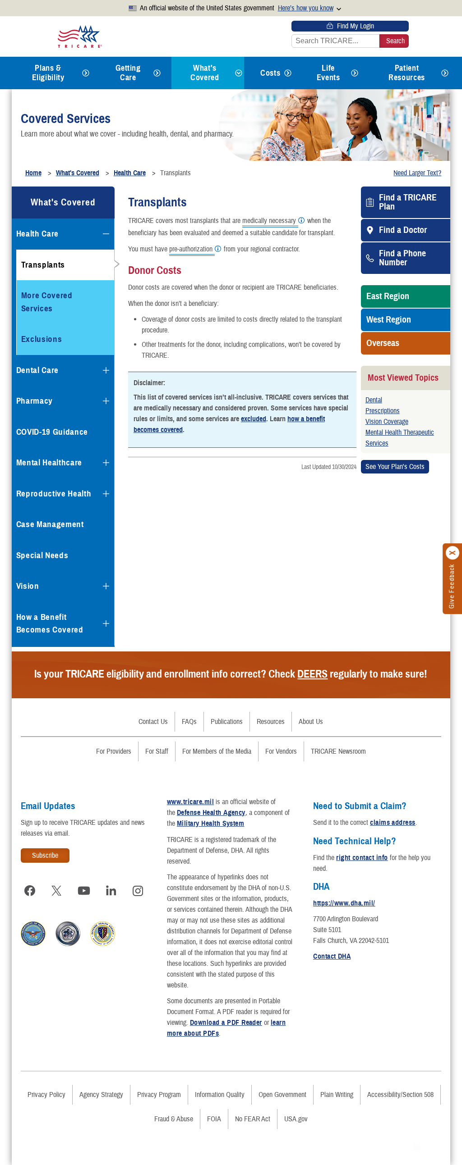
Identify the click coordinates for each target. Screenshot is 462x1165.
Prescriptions (382, 410)
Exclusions (41, 339)
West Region (388, 319)
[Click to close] (453, 553)
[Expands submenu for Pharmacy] (106, 400)
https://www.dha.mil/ (344, 903)
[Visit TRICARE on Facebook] (30, 891)
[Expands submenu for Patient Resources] (444, 73)
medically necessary (269, 221)
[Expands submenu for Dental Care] (106, 370)
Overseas (382, 343)
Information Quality (220, 1094)
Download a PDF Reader (226, 1022)
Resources (271, 721)
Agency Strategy (101, 1094)
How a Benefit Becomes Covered (49, 623)
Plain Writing (336, 1094)
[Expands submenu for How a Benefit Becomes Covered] (106, 623)
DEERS (312, 674)
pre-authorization (191, 250)
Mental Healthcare (49, 462)
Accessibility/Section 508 (400, 1094)
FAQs (189, 721)
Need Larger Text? (417, 172)
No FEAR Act (252, 1119)
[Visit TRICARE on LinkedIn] (111, 891)
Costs (270, 73)
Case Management (50, 524)
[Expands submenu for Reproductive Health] (106, 493)
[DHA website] (102, 943)
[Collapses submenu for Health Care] (106, 233)
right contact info (362, 857)
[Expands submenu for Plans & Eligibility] (85, 73)
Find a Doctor (403, 230)
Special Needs (42, 555)
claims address (393, 822)
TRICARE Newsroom (338, 751)
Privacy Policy (46, 1094)
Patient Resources (406, 72)
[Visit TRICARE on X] (57, 891)
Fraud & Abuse (173, 1119)
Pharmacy (34, 401)
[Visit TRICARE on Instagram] (138, 891)
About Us (311, 721)
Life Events (328, 72)
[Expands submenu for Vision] (106, 586)
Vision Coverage (386, 421)
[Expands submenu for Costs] (287, 73)
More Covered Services (47, 302)
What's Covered (204, 72)
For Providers (113, 751)
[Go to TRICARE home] (80, 36)
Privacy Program (159, 1094)
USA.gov (296, 1119)
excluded (253, 418)
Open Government (282, 1094)
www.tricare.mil (190, 801)
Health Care (37, 233)
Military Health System (211, 823)
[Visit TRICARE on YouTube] (84, 891)
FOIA (214, 1119)
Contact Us (153, 721)
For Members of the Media (216, 751)
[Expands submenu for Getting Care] (157, 73)
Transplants (43, 264)
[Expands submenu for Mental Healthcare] (106, 462)
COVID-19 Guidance (52, 432)
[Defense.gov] (33, 943)
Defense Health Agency (211, 812)
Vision (27, 586)
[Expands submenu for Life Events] (354, 73)
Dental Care (37, 370)
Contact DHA (332, 956)
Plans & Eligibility (48, 72)
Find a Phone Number (402, 258)
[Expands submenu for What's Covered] (238, 73)
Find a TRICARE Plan (408, 202)
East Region (387, 296)
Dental (373, 400)
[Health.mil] (67, 943)
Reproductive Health (54, 493)
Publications (227, 721)
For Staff (156, 751)
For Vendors (281, 751)
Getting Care (128, 72)
